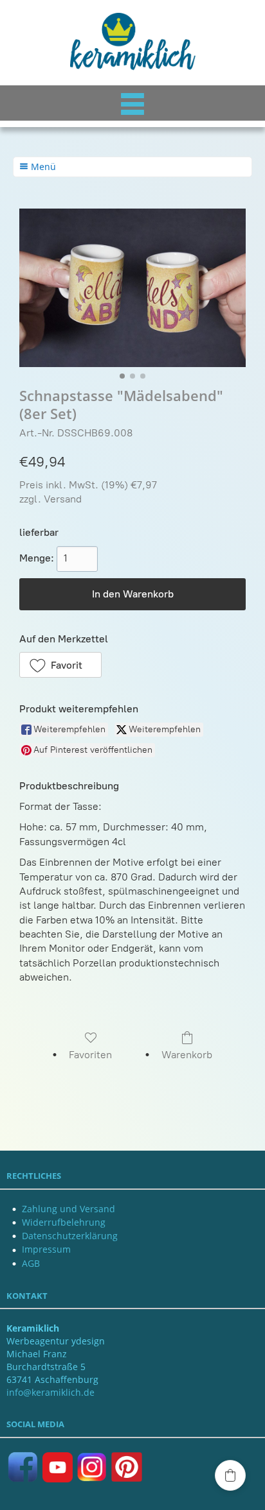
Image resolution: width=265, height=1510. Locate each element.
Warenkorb (186, 1055)
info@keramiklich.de (50, 1392)
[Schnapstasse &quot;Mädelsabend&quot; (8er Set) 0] (132, 288)
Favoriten (90, 1055)
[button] (60, 665)
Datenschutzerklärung (70, 1236)
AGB (31, 1263)
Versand (63, 499)
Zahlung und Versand (68, 1209)
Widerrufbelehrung (63, 1222)
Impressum (46, 1249)
